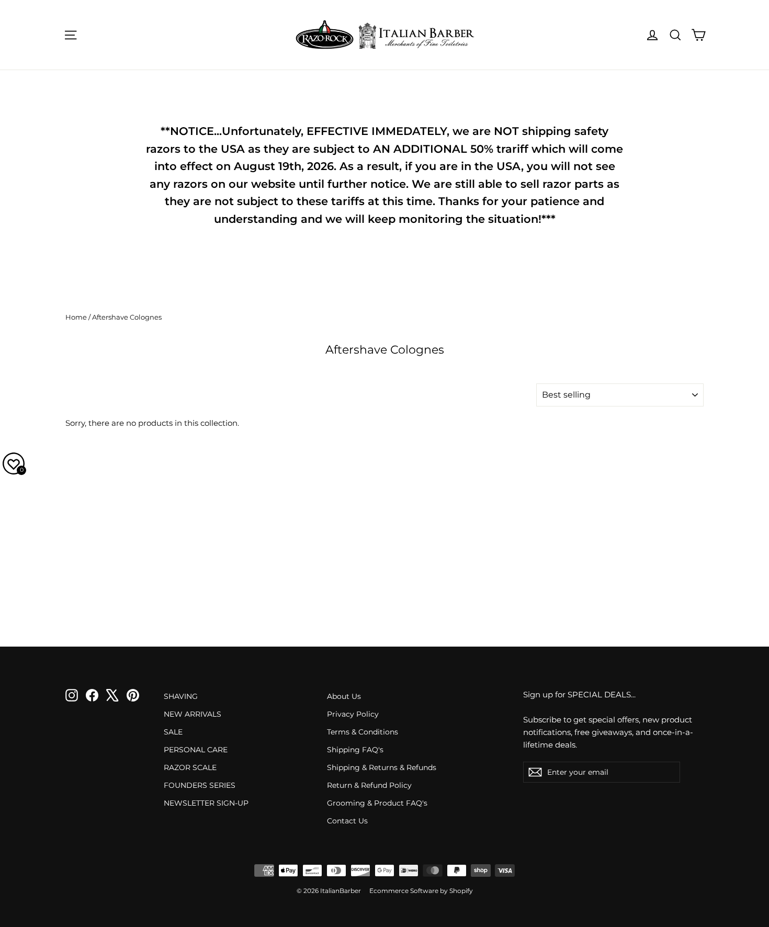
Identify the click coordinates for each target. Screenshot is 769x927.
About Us (344, 696)
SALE (173, 732)
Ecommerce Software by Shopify (421, 891)
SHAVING (181, 696)
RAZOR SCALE (190, 767)
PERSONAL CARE (196, 749)
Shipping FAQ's (355, 749)
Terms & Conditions (362, 732)
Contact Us (347, 821)
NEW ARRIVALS (192, 714)
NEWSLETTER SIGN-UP (206, 803)
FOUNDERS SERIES (199, 785)
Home (76, 317)
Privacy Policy (353, 714)
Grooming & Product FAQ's (377, 803)
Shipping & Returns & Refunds (381, 767)
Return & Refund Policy (369, 785)
